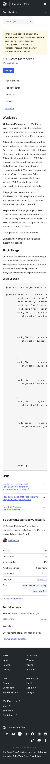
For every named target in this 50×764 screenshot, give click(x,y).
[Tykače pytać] (31, 21)
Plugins (29, 665)
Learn (5, 678)
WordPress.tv (11, 692)
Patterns (30, 669)
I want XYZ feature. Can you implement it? (13, 508)
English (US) (42, 579)
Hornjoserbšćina (17, 727)
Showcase (31, 655)
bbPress (8, 710)
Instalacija (10, 94)
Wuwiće (9, 101)
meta (35, 591)
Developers (8, 687)
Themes (30, 660)
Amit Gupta (12, 63)
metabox (42, 591)
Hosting (6, 665)
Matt (6, 706)
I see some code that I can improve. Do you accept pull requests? (20, 498)
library (43, 586)
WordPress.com (12, 701)
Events (29, 683)
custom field (34, 586)
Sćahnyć (8, 70)
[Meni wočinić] (45, 4)
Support (6, 683)
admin (24, 586)
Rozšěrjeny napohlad (13, 598)
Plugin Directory (10, 12)
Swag (30, 692)
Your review (8, 619)
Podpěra (9, 108)
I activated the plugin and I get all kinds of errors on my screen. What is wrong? (16, 487)
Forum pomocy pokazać (15, 639)
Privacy (6, 669)
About (6, 655)
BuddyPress (10, 715)
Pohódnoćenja (12, 87)
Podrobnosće (12, 80)
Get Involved (32, 678)
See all (44, 619)
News (5, 660)
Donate (31, 687)
